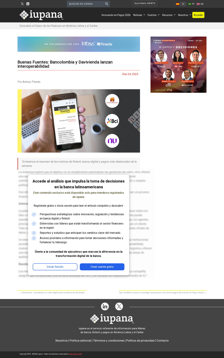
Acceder (198, 15)
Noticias (137, 15)
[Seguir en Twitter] (22, 4)
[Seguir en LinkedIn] (28, 4)
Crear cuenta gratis (102, 266)
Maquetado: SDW (75, 354)
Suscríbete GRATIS (144, 3)
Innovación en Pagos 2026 (116, 15)
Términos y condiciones (108, 340)
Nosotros (183, 15)
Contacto (162, 340)
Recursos (167, 15)
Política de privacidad (140, 340)
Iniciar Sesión (55, 266)
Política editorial (80, 340)
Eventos (152, 15)
